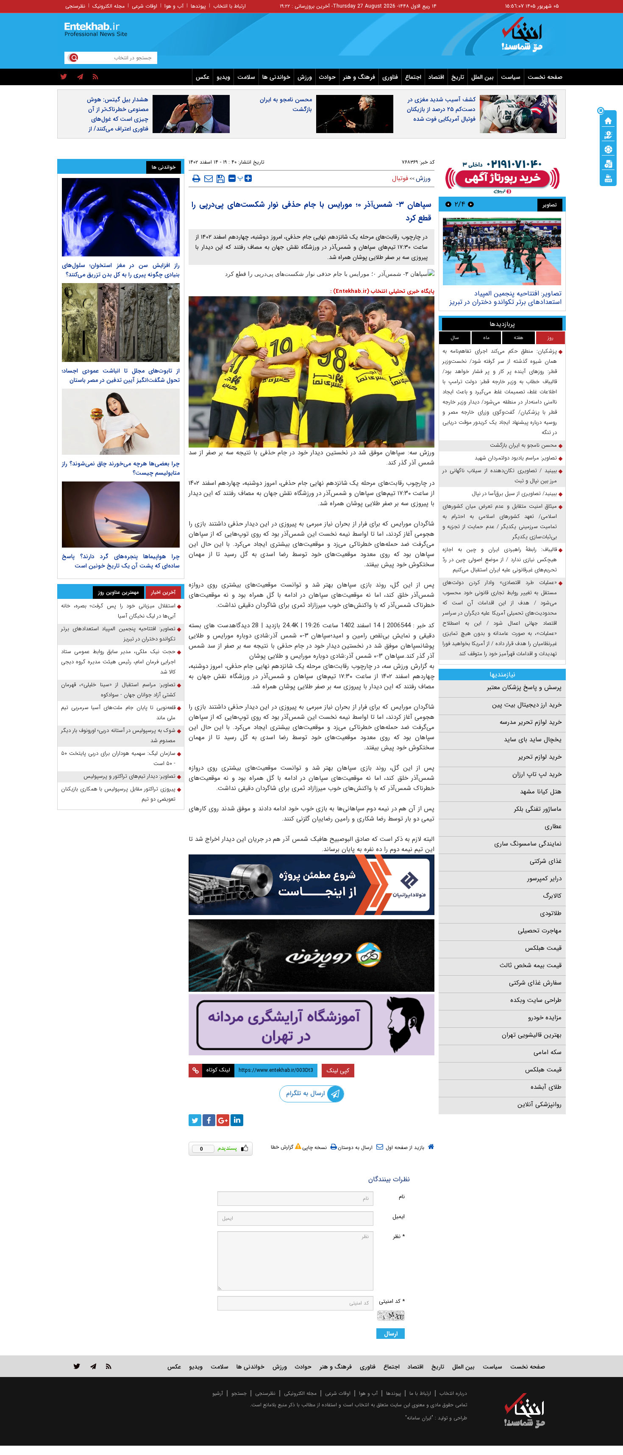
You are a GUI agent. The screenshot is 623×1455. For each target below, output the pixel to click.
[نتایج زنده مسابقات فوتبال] (608, 177)
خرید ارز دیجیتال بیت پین (527, 705)
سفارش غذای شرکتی (535, 983)
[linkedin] (237, 1120)
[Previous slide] (471, 204)
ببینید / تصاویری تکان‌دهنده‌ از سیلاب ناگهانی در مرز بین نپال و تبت (499, 475)
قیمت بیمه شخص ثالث (531, 965)
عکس (202, 77)
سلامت (246, 77)
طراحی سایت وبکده (536, 1000)
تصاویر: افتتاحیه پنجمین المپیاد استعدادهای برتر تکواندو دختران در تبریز (506, 297)
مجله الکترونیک (108, 6)
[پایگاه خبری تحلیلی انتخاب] (529, 38)
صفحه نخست (545, 77)
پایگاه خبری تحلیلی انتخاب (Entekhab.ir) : (382, 291)
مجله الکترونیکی (300, 1393)
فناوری (390, 77)
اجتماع (413, 77)
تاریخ (457, 77)
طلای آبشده (546, 1087)
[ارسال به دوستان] (208, 178)
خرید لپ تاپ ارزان (537, 774)
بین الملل (482, 77)
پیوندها (198, 6)
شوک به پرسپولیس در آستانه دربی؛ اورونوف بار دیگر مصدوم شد (118, 735)
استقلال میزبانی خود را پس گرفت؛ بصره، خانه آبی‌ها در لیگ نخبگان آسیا (118, 610)
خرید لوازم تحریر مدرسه (531, 722)
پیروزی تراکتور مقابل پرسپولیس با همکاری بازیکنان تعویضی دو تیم (118, 794)
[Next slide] (448, 204)
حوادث (327, 77)
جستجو (239, 1393)
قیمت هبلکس (543, 948)
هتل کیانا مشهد (541, 792)
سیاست (510, 77)
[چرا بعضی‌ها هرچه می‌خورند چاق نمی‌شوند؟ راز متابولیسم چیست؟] (121, 422)
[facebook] (209, 1120)
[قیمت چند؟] (608, 134)
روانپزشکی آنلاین (539, 1104)
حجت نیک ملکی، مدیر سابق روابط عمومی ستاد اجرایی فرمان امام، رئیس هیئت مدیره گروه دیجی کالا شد (118, 661)
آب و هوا (174, 6)
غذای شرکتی (546, 861)
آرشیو (217, 1393)
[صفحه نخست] (608, 120)
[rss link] (108, 1366)
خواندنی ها (276, 77)
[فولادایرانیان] (311, 884)
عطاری (553, 826)
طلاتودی (551, 913)
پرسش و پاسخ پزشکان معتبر (524, 687)
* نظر (399, 1236)
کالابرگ (552, 896)
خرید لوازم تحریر (540, 757)
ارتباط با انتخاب (229, 6)
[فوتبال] (608, 148)
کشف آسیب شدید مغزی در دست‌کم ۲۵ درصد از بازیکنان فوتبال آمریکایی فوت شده (441, 109)
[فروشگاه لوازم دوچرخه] (311, 955)
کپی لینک (338, 1070)
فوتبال (400, 178)
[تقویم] (608, 163)
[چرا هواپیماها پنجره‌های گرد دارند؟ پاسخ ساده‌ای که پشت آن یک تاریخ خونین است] (121, 514)
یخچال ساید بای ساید (533, 739)
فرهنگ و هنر (359, 77)
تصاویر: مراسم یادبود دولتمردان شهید (516, 457)
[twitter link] (76, 1366)
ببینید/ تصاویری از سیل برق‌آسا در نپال (514, 493)
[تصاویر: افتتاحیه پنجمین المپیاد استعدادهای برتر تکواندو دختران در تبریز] (502, 251)
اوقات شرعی (144, 6)
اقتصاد (436, 77)
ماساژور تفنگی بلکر (538, 809)
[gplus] (223, 1120)
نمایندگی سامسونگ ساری (528, 844)
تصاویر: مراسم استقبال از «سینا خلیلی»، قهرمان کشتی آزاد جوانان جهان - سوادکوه (118, 689)
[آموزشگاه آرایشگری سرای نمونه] (311, 1024)
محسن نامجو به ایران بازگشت (286, 104)
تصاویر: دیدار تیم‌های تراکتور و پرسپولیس (129, 776)
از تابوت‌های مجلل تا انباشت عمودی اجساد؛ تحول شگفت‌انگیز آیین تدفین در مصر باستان (121, 375)
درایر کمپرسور (544, 879)
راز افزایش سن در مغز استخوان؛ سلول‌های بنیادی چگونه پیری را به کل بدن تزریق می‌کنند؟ (121, 270)
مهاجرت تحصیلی (540, 931)
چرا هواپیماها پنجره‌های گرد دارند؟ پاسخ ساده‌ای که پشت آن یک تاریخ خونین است (121, 561)
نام (402, 1196)
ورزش (305, 77)
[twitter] (63, 77)
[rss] (95, 77)
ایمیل (398, 1216)
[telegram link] (93, 1366)
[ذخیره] (221, 179)
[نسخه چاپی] (196, 178)
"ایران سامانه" (419, 1418)
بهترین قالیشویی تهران (532, 1035)
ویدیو (223, 77)
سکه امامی (548, 1052)
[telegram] (80, 77)
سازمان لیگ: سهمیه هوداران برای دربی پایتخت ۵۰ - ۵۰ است (118, 758)
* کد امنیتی (392, 1301)
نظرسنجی (75, 6)
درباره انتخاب (453, 1393)
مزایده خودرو (545, 1018)
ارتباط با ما (420, 1393)
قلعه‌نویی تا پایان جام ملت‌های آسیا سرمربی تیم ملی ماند (118, 712)
